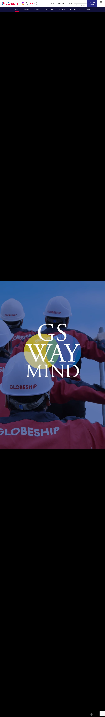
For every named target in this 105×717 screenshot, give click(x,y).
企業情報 (26, 9)
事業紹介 (36, 9)
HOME (17, 9)
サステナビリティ (75, 9)
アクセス (70, 3)
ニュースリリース (61, 3)
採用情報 (87, 9)
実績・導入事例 (49, 9)
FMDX (51, 3)
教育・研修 (62, 9)
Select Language (81, 5)
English (80, 1)
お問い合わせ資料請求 (92, 3)
